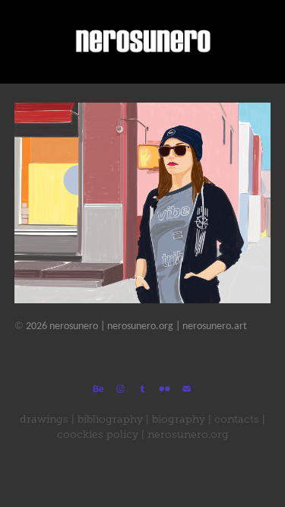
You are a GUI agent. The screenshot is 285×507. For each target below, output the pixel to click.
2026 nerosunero (56, 326)
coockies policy (97, 434)
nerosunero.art (214, 326)
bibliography (110, 419)
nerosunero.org (140, 326)
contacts (236, 419)
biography (178, 419)
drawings (44, 419)
